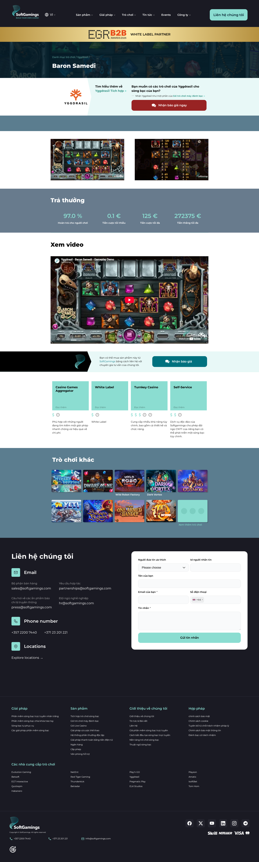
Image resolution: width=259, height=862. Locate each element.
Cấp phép (76, 749)
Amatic (192, 777)
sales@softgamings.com (31, 588)
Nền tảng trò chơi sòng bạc (144, 740)
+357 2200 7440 (24, 632)
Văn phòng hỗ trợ (80, 754)
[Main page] (27, 12)
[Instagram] (234, 823)
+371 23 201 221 (56, 632)
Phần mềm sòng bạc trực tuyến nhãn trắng (35, 716)
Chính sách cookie (198, 721)
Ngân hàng (77, 744)
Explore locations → (27, 658)
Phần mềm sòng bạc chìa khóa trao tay (32, 721)
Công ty (182, 14)
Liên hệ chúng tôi (228, 15)
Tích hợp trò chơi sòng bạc (85, 716)
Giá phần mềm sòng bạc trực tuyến (149, 730)
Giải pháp (106, 14)
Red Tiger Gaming (80, 777)
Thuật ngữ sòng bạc (140, 744)
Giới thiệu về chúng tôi (142, 716)
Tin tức (147, 14)
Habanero (16, 791)
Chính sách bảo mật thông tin (205, 730)
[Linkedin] (223, 823)
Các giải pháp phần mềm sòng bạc (30, 730)
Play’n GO (135, 772)
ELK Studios (136, 786)
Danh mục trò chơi (63, 57)
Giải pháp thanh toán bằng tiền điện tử (92, 740)
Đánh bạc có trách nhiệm (202, 735)
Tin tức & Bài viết (138, 721)
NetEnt (75, 772)
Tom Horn (194, 786)
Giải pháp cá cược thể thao (85, 730)
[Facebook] (189, 823)
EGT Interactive (19, 781)
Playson (193, 772)
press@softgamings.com (31, 607)
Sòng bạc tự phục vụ (22, 725)
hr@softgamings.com (76, 603)
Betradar (75, 786)
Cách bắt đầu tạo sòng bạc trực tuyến (150, 735)
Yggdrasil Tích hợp (109, 91)
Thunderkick (77, 781)
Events (166, 14)
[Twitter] (201, 823)
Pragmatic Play (138, 781)
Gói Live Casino (79, 725)
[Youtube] (212, 823)
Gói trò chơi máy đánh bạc (85, 721)
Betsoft (15, 777)
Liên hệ (133, 725)
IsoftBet (193, 781)
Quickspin (16, 786)
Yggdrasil (82, 57)
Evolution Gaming (21, 772)
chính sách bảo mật (199, 716)
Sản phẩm (83, 14)
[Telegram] (245, 823)
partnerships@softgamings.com (85, 588)
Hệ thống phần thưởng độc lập (87, 735)
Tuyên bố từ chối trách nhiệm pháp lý (209, 725)
